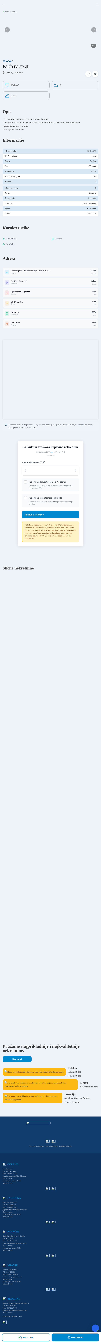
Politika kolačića (65, 1146)
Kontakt (17, 1059)
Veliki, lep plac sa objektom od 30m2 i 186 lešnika (34, 705)
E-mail (84, 1082)
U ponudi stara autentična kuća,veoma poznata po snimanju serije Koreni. (46, 1009)
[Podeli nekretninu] (95, 74)
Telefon (72, 1068)
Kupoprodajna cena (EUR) (33, 462)
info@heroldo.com (89, 1086)
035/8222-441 (74, 1076)
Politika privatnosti (36, 1146)
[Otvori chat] (95, 1328)
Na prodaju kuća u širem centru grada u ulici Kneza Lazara (38, 857)
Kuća (90, 582)
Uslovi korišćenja (51, 1146)
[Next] (93, 29)
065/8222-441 (74, 1072)
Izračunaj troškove (34, 514)
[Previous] (7, 29)
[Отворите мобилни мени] (97, 5)
